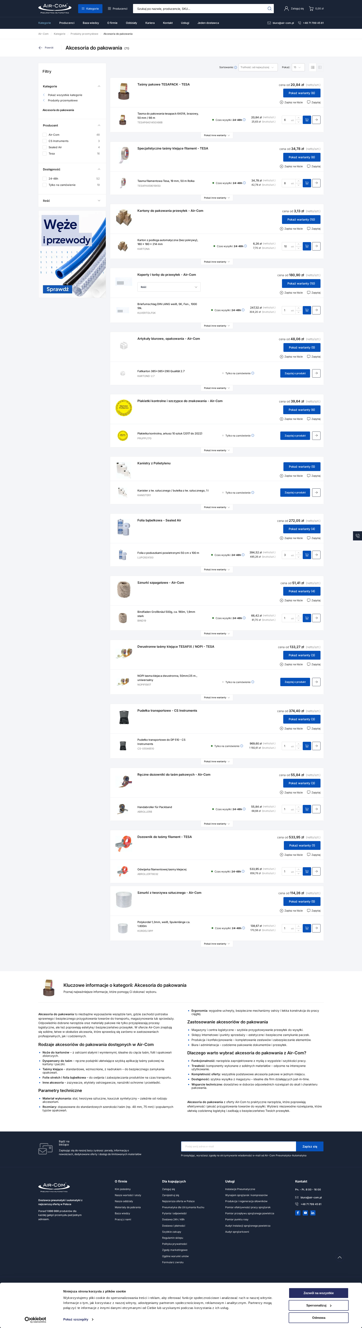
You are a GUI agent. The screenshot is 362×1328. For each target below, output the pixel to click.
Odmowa (318, 1317)
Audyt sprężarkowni (237, 1231)
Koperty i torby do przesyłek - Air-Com (166, 275)
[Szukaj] (270, 8)
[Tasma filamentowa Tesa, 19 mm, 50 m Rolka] (122, 183)
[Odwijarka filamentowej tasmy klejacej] (122, 871)
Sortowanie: (226, 67)
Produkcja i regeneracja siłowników (246, 1201)
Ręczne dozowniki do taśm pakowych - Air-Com (173, 774)
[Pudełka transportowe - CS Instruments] (123, 717)
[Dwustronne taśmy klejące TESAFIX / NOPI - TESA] (123, 653)
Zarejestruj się (170, 1195)
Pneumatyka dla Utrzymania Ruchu (183, 1207)
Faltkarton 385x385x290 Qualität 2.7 (161, 371)
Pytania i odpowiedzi (174, 1213)
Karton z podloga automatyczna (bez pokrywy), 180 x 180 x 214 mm (167, 242)
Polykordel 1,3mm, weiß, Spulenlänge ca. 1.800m (163, 924)
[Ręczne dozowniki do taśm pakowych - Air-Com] (123, 781)
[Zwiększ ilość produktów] (298, 118)
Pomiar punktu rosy (236, 1219)
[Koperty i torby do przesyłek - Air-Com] (123, 281)
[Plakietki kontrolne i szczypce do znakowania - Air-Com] (123, 408)
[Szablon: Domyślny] (312, 67)
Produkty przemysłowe (63, 100)
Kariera (150, 22)
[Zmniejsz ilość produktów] (298, 122)
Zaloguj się (168, 1189)
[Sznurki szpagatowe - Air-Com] (123, 589)
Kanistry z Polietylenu (154, 463)
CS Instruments (74, 141)
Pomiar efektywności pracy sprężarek (248, 1207)
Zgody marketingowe (174, 1249)
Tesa (74, 153)
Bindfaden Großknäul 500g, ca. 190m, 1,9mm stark (166, 614)
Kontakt (168, 22)
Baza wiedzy (91, 22)
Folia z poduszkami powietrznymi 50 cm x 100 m (168, 552)
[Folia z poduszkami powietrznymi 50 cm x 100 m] (122, 555)
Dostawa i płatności (173, 1225)
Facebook (298, 1212)
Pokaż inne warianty (215, 135)
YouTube (305, 1212)
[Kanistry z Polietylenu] (123, 470)
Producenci (120, 8)
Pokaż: (286, 67)
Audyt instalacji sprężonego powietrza (247, 1225)
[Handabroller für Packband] (122, 809)
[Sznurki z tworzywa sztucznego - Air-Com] (123, 899)
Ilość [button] (46, 200)
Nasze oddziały (124, 1201)
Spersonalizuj (316, 1305)
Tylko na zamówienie (74, 184)
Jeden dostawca (208, 22)
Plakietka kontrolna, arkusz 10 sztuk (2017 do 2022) (169, 433)
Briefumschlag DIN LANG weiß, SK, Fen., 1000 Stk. (167, 306)
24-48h (74, 178)
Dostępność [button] (51, 169)
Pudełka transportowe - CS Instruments (167, 711)
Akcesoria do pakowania (58, 110)
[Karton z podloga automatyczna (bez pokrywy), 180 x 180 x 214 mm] (122, 246)
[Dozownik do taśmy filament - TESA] (123, 843)
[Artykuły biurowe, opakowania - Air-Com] (123, 345)
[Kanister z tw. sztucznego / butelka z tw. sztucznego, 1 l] (122, 492)
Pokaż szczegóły (75, 1319)
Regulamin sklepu (172, 1237)
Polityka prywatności (174, 1243)
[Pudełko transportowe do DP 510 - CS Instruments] (122, 746)
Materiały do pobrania (128, 1207)
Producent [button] (50, 125)
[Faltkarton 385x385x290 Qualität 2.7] (122, 373)
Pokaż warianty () (302, 93)
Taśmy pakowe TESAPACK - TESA (163, 84)
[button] (169, 287)
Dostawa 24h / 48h (173, 1219)
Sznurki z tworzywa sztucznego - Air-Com (169, 893)
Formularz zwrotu (173, 1262)
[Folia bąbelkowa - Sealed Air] (123, 527)
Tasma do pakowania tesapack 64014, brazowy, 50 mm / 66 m (168, 115)
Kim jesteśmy (123, 1189)
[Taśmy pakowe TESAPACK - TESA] (123, 91)
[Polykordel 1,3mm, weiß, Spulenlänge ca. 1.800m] (122, 928)
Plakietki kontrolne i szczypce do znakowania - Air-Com (179, 401)
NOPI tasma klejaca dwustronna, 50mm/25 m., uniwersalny (167, 678)
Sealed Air (74, 147)
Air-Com (74, 134)
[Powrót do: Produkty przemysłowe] (49, 47)
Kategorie (92, 8)
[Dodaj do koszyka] (307, 120)
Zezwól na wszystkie (319, 1293)
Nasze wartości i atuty (128, 1195)
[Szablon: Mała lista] (319, 67)
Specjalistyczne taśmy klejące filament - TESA (172, 148)
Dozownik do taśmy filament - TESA (164, 837)
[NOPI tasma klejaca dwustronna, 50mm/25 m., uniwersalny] (122, 682)
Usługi (185, 22)
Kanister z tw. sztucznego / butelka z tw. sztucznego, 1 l (172, 490)
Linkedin (313, 1212)
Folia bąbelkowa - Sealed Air (159, 520)
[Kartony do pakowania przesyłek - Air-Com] (123, 217)
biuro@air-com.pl (283, 22)
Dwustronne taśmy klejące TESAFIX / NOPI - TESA (175, 647)
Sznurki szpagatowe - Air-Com (160, 583)
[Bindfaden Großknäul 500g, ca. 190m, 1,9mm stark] (122, 618)
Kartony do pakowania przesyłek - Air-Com (170, 211)
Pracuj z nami (123, 1219)
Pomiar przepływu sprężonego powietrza (249, 1213)
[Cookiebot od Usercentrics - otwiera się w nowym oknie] (35, 1320)
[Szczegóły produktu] (316, 120)
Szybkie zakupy (171, 1231)
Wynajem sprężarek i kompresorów (246, 1195)
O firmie (112, 22)
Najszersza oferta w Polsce (178, 1201)
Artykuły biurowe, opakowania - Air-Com (168, 339)
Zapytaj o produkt (295, 373)
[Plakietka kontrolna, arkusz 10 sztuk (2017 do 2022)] (122, 435)
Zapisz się (310, 1146)
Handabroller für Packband (154, 807)
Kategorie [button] (50, 86)
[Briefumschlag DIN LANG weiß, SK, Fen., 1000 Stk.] (122, 310)
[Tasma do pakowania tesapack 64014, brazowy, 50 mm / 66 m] (122, 119)
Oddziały (131, 22)
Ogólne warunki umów (175, 1256)
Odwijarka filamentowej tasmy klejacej (161, 869)
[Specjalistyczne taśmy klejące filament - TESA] (123, 155)
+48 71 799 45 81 (313, 22)
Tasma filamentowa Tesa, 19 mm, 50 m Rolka (165, 181)
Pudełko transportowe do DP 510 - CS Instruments (161, 742)
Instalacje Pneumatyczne (240, 1189)
